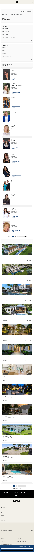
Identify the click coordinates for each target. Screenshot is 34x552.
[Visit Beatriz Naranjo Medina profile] (17, 172)
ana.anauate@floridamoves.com (16, 92)
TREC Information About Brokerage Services (6, 544)
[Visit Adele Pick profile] (17, 75)
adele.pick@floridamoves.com (15, 78)
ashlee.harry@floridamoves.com (16, 161)
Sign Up (17, 495)
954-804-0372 (13, 93)
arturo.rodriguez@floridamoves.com (16, 147)
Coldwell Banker (4, 517)
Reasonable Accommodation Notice (21, 541)
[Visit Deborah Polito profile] (17, 200)
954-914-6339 (13, 217)
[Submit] (31, 6)
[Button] (32, 2)
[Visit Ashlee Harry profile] (17, 158)
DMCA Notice (19, 538)
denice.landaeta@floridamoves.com (16, 216)
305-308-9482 (13, 148)
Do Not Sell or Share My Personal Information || (6, 530)
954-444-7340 (13, 162)
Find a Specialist (4, 507)
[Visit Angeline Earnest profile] (17, 103)
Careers (2, 510)
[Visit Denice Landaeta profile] (17, 213)
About (2, 512)
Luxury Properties (4, 505)
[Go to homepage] (17, 1)
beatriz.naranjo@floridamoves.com (16, 175)
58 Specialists (29, 11)
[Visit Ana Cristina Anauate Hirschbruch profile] (17, 89)
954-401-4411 (13, 79)
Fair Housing (2, 538)
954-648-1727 (13, 231)
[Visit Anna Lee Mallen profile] (17, 131)
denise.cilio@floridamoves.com (16, 230)
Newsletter (3, 520)
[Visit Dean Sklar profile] (17, 186)
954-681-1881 (13, 176)
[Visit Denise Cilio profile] (17, 227)
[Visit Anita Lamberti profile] (17, 117)
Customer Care (3, 532)
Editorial (2, 515)
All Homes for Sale (3, 541)
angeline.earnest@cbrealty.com (16, 106)
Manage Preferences (17, 548)
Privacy (32, 530)
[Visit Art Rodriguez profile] (17, 144)
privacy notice (21, 546)
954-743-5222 (13, 107)
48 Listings (22, 11)
